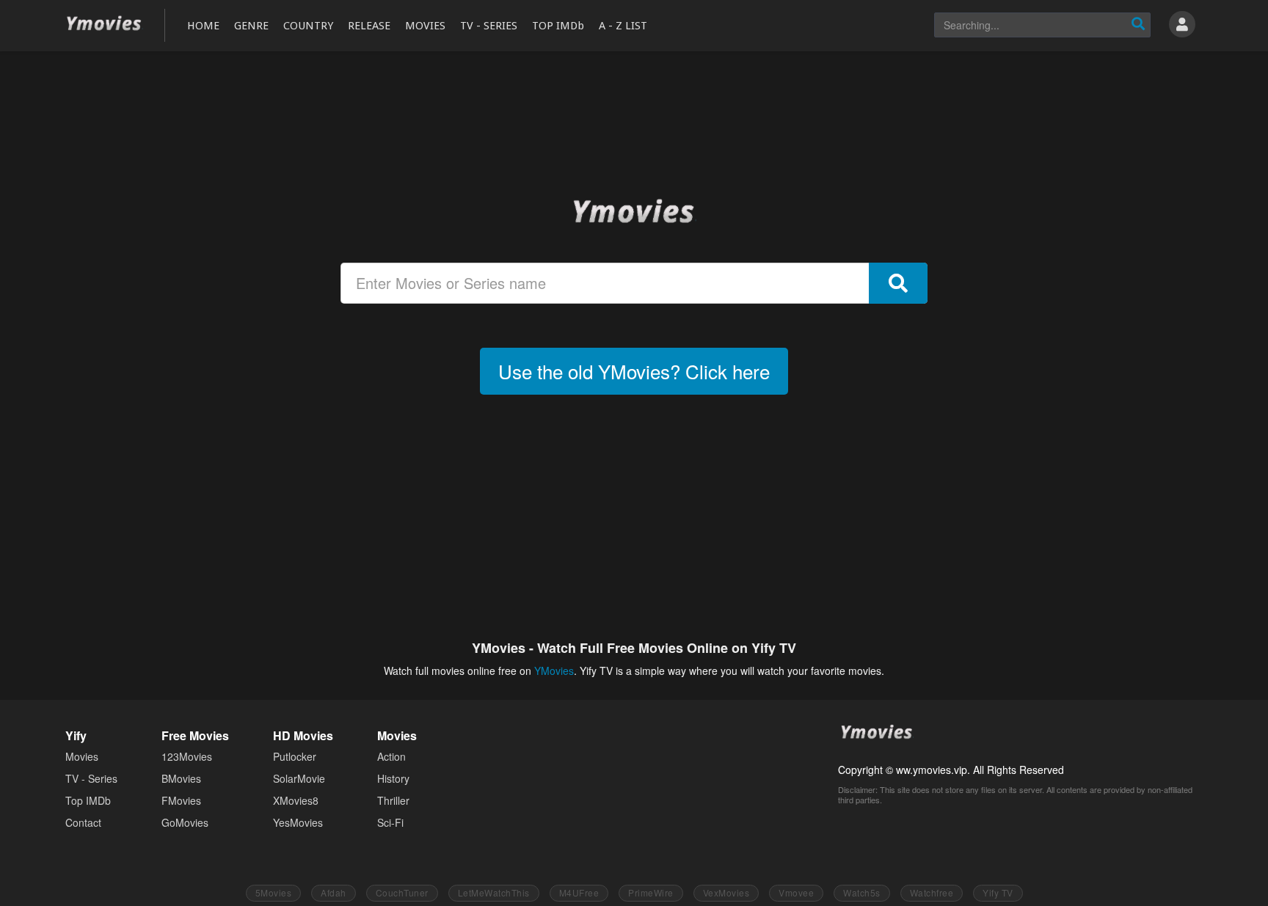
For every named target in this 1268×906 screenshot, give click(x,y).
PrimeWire (651, 892)
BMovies (181, 778)
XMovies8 (295, 800)
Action (391, 756)
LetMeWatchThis (494, 892)
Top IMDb (88, 800)
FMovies (181, 800)
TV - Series (91, 778)
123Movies (186, 756)
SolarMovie (299, 778)
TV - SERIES (488, 25)
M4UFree (579, 892)
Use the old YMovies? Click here (634, 370)
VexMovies (726, 892)
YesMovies (298, 822)
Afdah (333, 892)
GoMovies (184, 822)
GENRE (251, 25)
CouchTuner (402, 892)
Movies (81, 756)
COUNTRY (308, 25)
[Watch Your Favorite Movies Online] (634, 210)
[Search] (1138, 24)
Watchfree (932, 892)
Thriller (393, 800)
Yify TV (998, 892)
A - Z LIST (623, 25)
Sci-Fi (390, 822)
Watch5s (862, 892)
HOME (203, 25)
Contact (83, 822)
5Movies (273, 892)
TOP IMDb (558, 25)
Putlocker (294, 756)
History (393, 778)
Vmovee (796, 892)
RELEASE (369, 25)
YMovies (104, 24)
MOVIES (425, 25)
